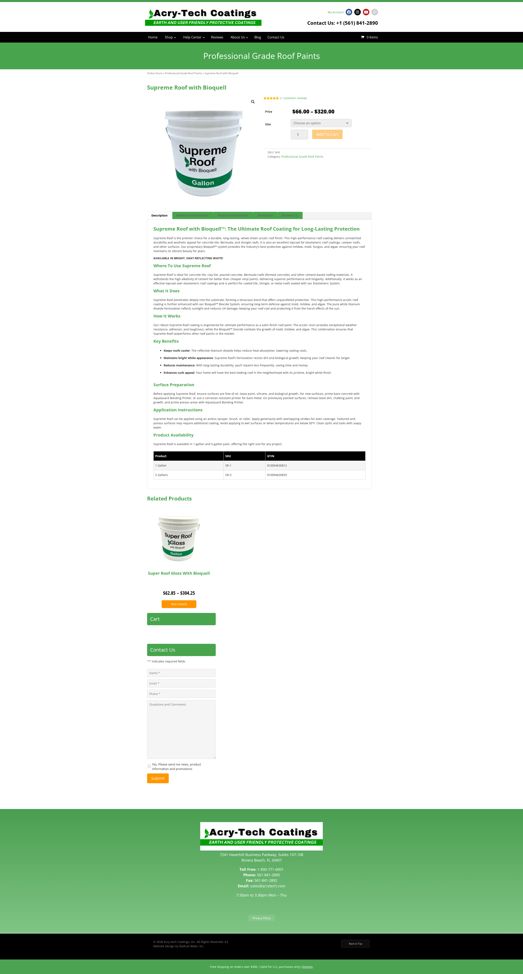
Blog (257, 37)
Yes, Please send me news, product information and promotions (176, 766)
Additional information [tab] (192, 215)
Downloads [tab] (265, 215)
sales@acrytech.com (267, 885)
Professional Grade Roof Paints (183, 73)
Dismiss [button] (307, 967)
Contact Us (275, 37)
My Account (336, 12)
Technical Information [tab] (233, 215)
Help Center (192, 37)
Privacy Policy (262, 918)
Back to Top (355, 943)
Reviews (217, 37)
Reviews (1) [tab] (290, 215)
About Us (238, 37)
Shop (169, 37)
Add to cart (327, 134)
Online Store (154, 73)
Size (268, 124)
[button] (253, 101)
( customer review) (293, 98)
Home (153, 37)
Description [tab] (159, 215)
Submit (158, 778)
